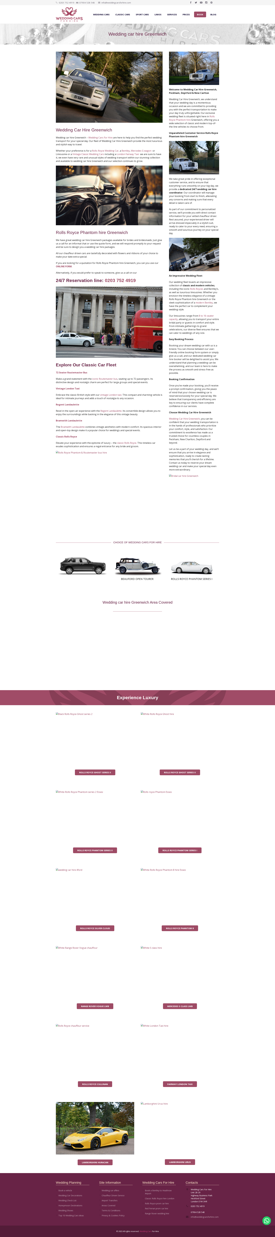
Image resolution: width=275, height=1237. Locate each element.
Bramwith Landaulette (73, 426)
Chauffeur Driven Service (113, 1195)
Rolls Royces (196, 288)
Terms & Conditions (111, 1210)
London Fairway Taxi (128, 154)
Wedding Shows (65, 1210)
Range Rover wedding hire (157, 1213)
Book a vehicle (65, 1190)
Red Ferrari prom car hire (156, 1208)
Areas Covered (108, 1205)
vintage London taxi (110, 394)
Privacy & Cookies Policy (113, 1215)
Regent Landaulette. (111, 410)
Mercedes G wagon (141, 150)
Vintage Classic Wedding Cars (88, 154)
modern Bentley (204, 302)
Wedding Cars (146, 1231)
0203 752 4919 (120, 280)
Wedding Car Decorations (70, 1195)
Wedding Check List (67, 1200)
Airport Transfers (109, 1200)
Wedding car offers (110, 1190)
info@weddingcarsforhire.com (116, 2)
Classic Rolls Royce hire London (159, 1198)
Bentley (126, 150)
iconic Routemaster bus (104, 378)
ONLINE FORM (64, 266)
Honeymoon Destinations (70, 1205)
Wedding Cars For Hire (100, 137)
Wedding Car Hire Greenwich (184, 418)
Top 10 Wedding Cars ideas (71, 1215)
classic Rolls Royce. (127, 442)
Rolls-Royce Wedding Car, (105, 150)
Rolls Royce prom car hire (157, 1203)
